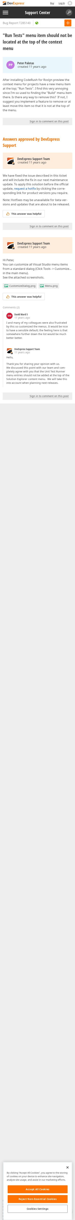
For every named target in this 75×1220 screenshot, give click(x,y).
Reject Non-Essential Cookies (38, 1199)
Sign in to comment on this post (49, 121)
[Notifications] (70, 3)
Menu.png (51, 286)
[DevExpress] (14, 3)
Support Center (37, 12)
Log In (62, 3)
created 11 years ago (32, 66)
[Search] (69, 12)
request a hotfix (25, 189)
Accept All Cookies (38, 1189)
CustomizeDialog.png (22, 286)
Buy (52, 3)
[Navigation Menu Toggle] (5, 12)
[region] (37, 1191)
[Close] (68, 1167)
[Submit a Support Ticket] (67, 23)
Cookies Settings (38, 1208)
